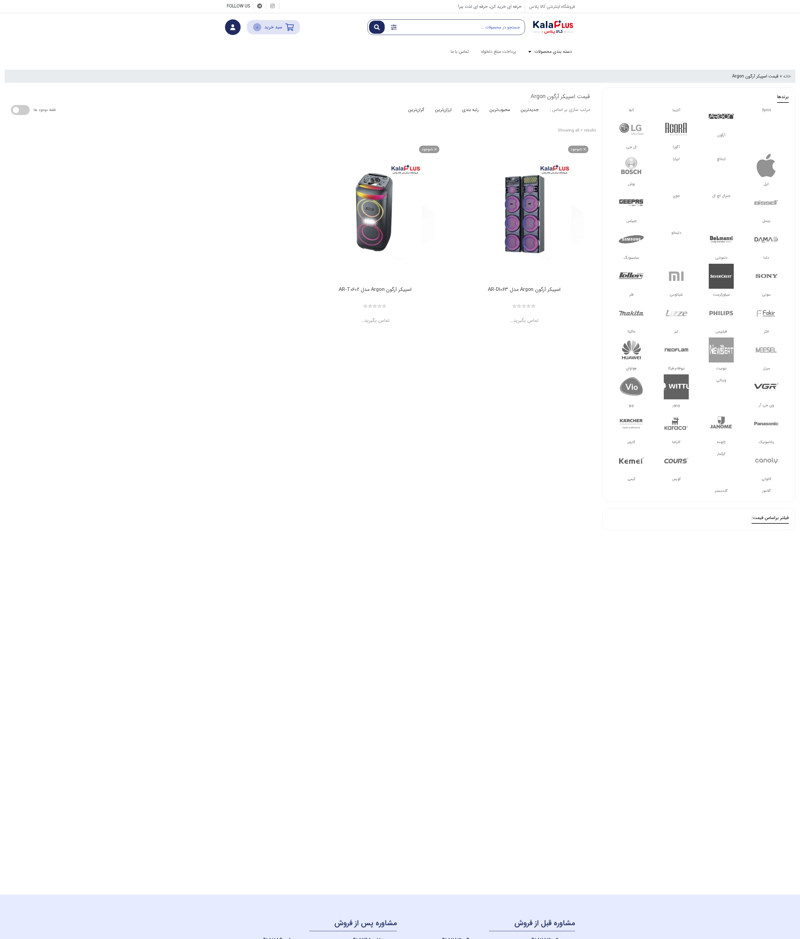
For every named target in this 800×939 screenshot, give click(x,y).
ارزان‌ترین (443, 109)
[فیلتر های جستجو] (394, 27)
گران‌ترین (416, 109)
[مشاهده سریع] (530, 315)
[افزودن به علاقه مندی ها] (506, 315)
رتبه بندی (470, 109)
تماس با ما (460, 51)
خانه (787, 76)
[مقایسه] (518, 315)
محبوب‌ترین (499, 109)
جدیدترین (530, 109)
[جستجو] (377, 27)
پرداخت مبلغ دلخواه (498, 51)
